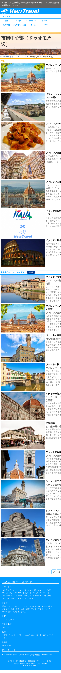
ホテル (33, 25)
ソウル (44, 606)
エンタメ (19, 20)
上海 (22, 609)
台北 (12, 609)
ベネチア (17, 593)
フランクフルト (8, 598)
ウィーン (46, 593)
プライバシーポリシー (44, 661)
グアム (4, 635)
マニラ (40, 609)
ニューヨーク (36, 635)
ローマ (32, 593)
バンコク (5, 609)
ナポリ (49, 590)
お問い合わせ (41, 663)
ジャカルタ (18, 606)
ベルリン (19, 598)
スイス (38, 593)
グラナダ (19, 596)
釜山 (50, 606)
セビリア (27, 596)
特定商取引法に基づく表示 (24, 663)
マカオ (33, 609)
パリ (24, 590)
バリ (26, 606)
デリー (9, 606)
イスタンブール (8, 620)
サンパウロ (6, 645)
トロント (5, 638)
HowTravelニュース (10, 655)
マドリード (47, 596)
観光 (6, 20)
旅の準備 (6, 25)
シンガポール (35, 606)
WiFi (46, 25)
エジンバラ (32, 590)
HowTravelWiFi (47, 655)
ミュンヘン (28, 598)
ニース (18, 590)
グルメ (45, 20)
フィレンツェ (6, 16)
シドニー (5, 627)
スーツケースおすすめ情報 (29, 655)
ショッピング (31, 20)
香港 (17, 609)
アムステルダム (8, 596)
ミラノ (25, 593)
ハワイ (20, 635)
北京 (28, 609)
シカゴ (27, 635)
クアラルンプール (19, 612)
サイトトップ (13, 661)
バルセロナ (37, 596)
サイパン (12, 635)
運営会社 (22, 661)
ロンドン (41, 590)
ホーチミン (6, 612)
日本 (4, 606)
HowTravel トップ (7, 56)
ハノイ (47, 609)
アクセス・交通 (19, 25)
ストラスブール (8, 590)
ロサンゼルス (48, 635)
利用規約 (31, 661)
